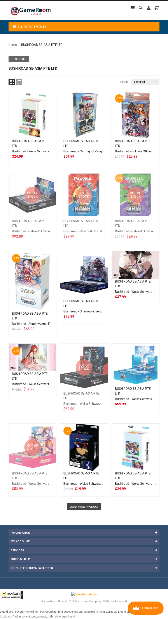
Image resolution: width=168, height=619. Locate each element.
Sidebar (20, 59)
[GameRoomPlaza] (84, 594)
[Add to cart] (37, 129)
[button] (12, 595)
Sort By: (124, 81)
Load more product (84, 506)
